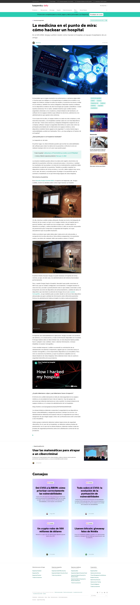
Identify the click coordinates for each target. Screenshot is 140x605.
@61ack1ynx (48, 153)
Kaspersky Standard (36, 570)
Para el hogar (52, 1)
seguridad (100, 105)
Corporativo (93, 567)
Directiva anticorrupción (67, 592)
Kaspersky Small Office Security (59, 570)
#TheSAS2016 (56, 153)
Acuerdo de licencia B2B (37, 593)
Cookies (44, 593)
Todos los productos (56, 575)
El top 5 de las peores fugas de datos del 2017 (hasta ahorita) (97, 150)
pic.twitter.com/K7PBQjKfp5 (69, 153)
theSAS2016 (94, 108)
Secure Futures (83, 10)
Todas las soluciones (37, 577)
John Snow (38, 42)
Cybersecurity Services (95, 573)
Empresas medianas (76, 567)
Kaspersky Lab (94, 103)
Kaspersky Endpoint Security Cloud (60, 573)
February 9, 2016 (61, 156)
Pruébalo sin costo (96, 14)
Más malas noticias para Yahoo (97, 166)
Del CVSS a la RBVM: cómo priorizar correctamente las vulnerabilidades (50, 490)
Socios (46, 597)
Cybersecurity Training (95, 582)
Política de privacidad (58, 592)
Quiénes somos (41, 597)
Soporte (59, 10)
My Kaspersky (103, 5)
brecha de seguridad (39, 20)
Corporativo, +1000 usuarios (100, 1)
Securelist (34, 599)
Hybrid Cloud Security (95, 579)
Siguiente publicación (39, 446)
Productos (34, 10)
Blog (75, 10)
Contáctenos (34, 597)
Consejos (51, 482)
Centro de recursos (67, 10)
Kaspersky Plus (35, 573)
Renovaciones (44, 10)
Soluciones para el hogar (38, 567)
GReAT (92, 100)
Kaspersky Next (74, 570)
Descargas (52, 10)
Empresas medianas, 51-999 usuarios (84, 1)
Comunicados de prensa (63, 597)
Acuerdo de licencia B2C (77, 592)
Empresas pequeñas (57, 567)
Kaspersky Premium (36, 575)
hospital (99, 100)
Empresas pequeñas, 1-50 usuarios (66, 1)
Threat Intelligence (94, 584)
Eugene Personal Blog (41, 599)
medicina (103, 103)
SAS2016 (93, 105)
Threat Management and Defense (98, 575)
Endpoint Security (94, 577)
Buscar (106, 20)
